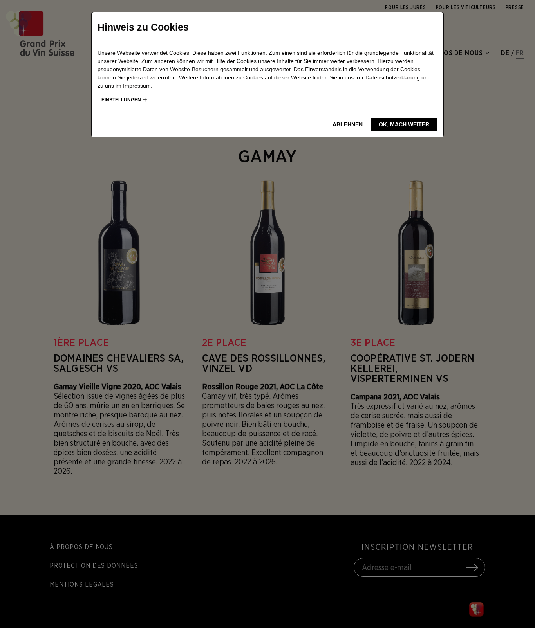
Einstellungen (121, 100)
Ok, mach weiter (404, 124)
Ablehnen (348, 124)
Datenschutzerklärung (392, 77)
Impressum (137, 86)
